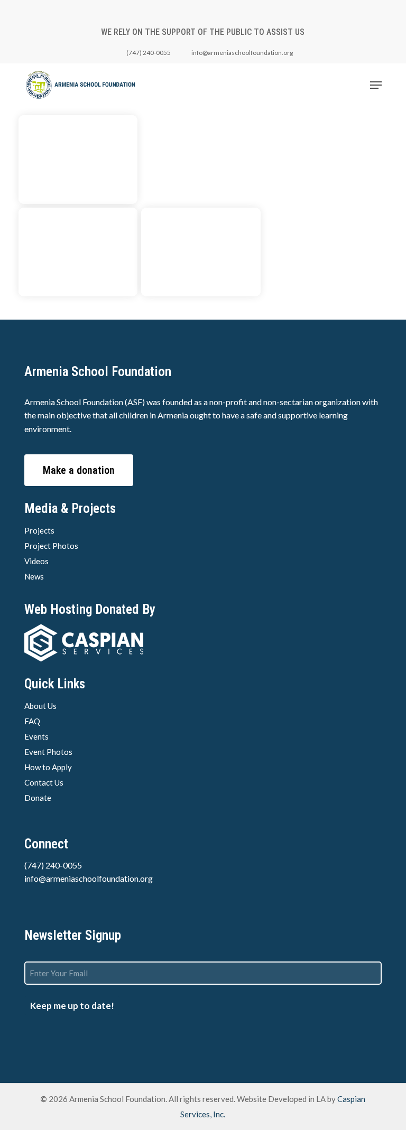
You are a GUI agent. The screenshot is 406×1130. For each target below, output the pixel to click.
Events (36, 736)
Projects (39, 530)
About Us (40, 706)
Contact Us (43, 782)
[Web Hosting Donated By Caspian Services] (202, 642)
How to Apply (48, 767)
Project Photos (51, 545)
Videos (36, 561)
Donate (37, 797)
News (34, 576)
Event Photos (48, 752)
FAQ (32, 721)
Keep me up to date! (72, 1005)
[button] (376, 85)
